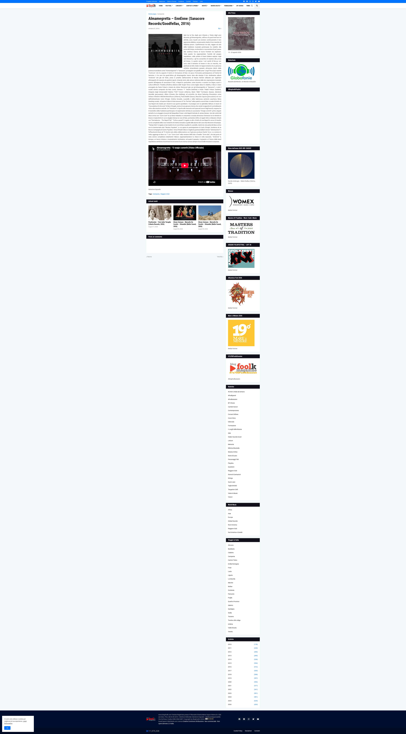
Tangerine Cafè (233, 489)
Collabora (181, 1)
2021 (243, 685)
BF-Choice (231, 403)
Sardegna (231, 609)
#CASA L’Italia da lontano (236, 392)
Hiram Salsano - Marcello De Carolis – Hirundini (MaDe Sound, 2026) (184, 224)
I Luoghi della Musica (235, 429)
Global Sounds (233, 521)
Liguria (230, 575)
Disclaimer (248, 731)
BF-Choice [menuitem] (240, 6)
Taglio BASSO (232, 486)
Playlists (231, 463)
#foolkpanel (232, 395)
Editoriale (231, 422)
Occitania (231, 590)
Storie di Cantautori (234, 474)
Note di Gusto (232, 456)
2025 (243, 701)
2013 (243, 656)
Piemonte (231, 594)
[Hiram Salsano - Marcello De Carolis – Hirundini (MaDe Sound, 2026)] (184, 212)
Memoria (231, 444)
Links (201, 1)
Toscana (231, 616)
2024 (243, 697)
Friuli (229, 568)
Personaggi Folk (233, 459)
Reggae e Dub (164, 194)
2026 (243, 704)
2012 (243, 652)
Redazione (162, 1)
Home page (152, 14)
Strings (230, 478)
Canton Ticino (232, 560)
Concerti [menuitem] (179, 6)
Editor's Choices (171, 1)
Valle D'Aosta (232, 628)
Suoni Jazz (231, 482)
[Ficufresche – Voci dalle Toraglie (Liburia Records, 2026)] (159, 212)
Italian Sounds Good (234, 437)
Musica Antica (232, 452)
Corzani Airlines (233, 414)
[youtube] (259, 1)
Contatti (188, 1)
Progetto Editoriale (151, 1)
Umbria (230, 624)
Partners (195, 1)
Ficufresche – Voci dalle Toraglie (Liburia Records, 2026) (159, 223)
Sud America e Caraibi (235, 532)
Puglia (230, 598)
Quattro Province (233, 601)
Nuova (149, 257)
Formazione (232, 425)
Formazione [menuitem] (228, 6)
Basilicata (231, 549)
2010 (243, 644)
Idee (229, 433)
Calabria (231, 552)
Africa (230, 510)
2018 (243, 674)
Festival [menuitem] (168, 6)
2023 (243, 693)
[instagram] (250, 1)
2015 (243, 663)
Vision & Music (233, 493)
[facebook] (244, 1)
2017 (243, 670)
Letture (230, 440)
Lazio (230, 571)
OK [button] (7, 728)
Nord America (232, 525)
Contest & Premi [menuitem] (192, 6)
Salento (230, 605)
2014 (243, 659)
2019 (243, 678)
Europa (230, 517)
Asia (229, 513)
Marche (230, 583)
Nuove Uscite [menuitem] (215, 6)
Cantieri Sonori (233, 407)
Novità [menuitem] (204, 6)
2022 (243, 689)
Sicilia (230, 613)
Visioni (230, 497)
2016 (243, 667)
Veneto (230, 631)
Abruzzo (231, 545)
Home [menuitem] (161, 6)
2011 (243, 648)
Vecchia (219, 257)
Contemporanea (233, 410)
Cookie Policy (238, 731)
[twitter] (255, 1)
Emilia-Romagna (233, 564)
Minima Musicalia (233, 448)
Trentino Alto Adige (234, 620)
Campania (160, 14)
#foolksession (232, 399)
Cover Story (232, 418)
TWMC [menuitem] (248, 6)
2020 (243, 682)
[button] (252, 5)
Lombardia (231, 579)
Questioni (231, 467)
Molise (230, 586)
